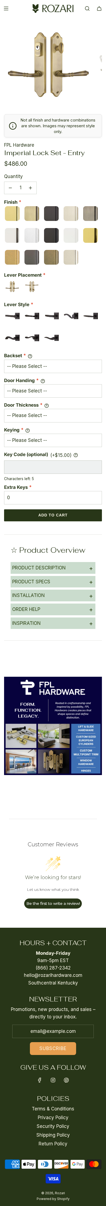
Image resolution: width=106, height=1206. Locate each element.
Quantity (13, 176)
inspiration (52, 623)
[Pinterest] (66, 1080)
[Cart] (99, 8)
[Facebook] (40, 1080)
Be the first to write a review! (53, 903)
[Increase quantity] (30, 188)
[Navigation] (6, 8)
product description (52, 568)
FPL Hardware (19, 145)
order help (52, 609)
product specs (52, 581)
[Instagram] (53, 1080)
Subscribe (53, 1048)
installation (52, 595)
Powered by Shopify (53, 1199)
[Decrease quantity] (10, 188)
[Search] (87, 8)
